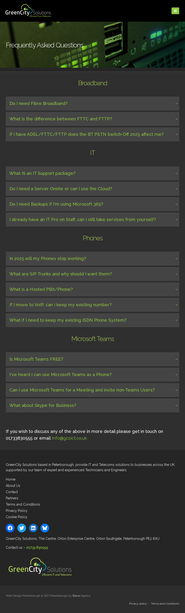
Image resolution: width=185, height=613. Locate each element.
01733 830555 (37, 547)
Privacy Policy (16, 511)
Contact (12, 492)
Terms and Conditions (23, 504)
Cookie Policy (16, 517)
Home (10, 479)
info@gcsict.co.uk (69, 438)
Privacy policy (138, 603)
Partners (12, 498)
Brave (76, 595)
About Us (13, 486)
